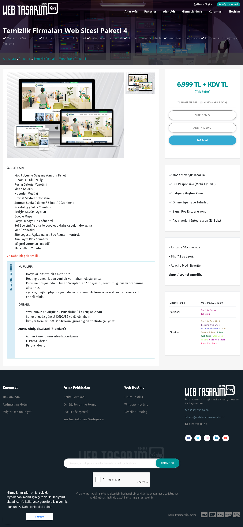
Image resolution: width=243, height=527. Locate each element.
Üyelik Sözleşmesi (76, 412)
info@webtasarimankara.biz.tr (207, 417)
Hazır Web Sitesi (209, 343)
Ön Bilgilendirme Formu (80, 404)
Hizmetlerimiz (192, 11)
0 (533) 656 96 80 (198, 410)
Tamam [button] (39, 516)
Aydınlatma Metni (15, 404)
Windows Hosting (136, 404)
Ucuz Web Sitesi (217, 340)
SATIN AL (202, 140)
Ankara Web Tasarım (210, 328)
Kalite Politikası (74, 397)
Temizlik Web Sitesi (210, 321)
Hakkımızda (11, 397)
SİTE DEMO (202, 115)
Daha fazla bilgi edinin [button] (37, 506)
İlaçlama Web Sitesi (210, 325)
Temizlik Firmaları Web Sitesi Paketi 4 (60, 59)
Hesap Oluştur (204, 4)
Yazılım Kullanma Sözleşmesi (84, 419)
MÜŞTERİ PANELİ (229, 4)
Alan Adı (169, 11)
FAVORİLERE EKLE (189, 102)
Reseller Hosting (135, 412)
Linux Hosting (133, 397)
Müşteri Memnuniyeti (17, 412)
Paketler (150, 11)
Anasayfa (131, 11)
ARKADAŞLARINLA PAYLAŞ (215, 102)
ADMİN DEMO (202, 127)
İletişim (234, 11)
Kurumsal (215, 11)
